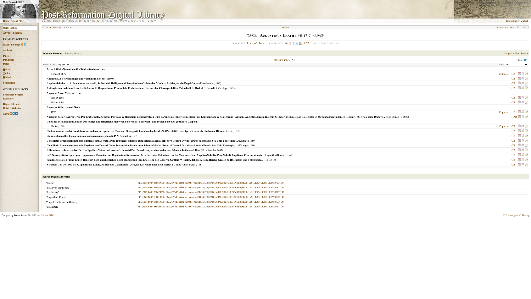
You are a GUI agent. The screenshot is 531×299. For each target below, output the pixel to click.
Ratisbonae (393, 117)
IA (216, 182)
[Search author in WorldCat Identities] (290, 43)
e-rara (194, 182)
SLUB (244, 182)
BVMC (175, 182)
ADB (306, 43)
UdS (250, 182)
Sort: (502, 64)
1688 (62, 126)
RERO (233, 182)
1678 (289, 155)
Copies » (503, 74)
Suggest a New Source (516, 53)
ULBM (271, 182)
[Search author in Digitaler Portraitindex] (300, 43)
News (6, 113)
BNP (150, 182)
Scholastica (9, 83)
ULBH (264, 182)
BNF (145, 182)
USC (277, 182)
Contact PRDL (47, 215)
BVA (168, 182)
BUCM (162, 182)
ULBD (256, 182)
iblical (7, 77)
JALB (220, 182)
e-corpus (188, 182)
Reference (8, 98)
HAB (514, 117)
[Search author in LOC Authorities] (296, 43)
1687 (275, 160)
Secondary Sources (13, 94)
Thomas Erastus (50, 27)
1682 (236, 131)
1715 (232, 88)
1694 (61, 97)
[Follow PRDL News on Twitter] (13, 113)
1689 (134, 136)
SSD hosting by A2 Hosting (516, 215)
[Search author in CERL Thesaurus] (293, 43)
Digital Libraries (12, 104)
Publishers (8, 59)
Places (6, 56)
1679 (63, 74)
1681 (199, 164)
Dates (6, 63)
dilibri (181, 182)
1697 (53, 112)
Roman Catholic (256, 43)
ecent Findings (11, 44)
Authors (7, 50)
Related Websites (12, 108)
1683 (217, 83)
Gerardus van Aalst (505, 27)
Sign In (525, 5)
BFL (140, 182)
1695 (110, 78)
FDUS (201, 182)
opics (6, 73)
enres (7, 69)
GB (513, 74)
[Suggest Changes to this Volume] (526, 74)
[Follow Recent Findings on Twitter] (25, 44)
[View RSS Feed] (22, 44)
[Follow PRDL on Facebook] (16, 113)
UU (282, 182)
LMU (226, 182)
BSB (155, 182)
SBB (239, 182)
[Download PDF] (519, 74)
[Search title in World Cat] (523, 74)
